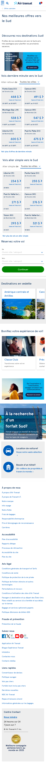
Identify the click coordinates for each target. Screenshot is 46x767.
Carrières (6, 527)
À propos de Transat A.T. (11, 497)
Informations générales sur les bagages (17, 703)
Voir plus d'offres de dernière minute (16, 151)
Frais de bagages (8, 514)
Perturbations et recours (12, 589)
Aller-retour (7, 82)
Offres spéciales (9, 8)
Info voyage (6, 505)
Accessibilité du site (10, 552)
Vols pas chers (7, 681)
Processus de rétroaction (12, 548)
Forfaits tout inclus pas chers (14, 685)
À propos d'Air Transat (11, 492)
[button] (23, 269)
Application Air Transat (11, 643)
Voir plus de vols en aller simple (15, 236)
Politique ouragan (9, 677)
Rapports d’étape (9, 543)
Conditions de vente (10, 573)
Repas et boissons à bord (12, 699)
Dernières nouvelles (10, 690)
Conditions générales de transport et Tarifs (19, 568)
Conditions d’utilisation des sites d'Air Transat (20, 593)
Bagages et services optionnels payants (17, 607)
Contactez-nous (8, 656)
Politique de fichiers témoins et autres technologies (17, 583)
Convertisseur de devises (12, 672)
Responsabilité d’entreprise (13, 518)
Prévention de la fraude (11, 624)
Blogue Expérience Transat (13, 647)
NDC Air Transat (8, 694)
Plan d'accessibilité (10, 539)
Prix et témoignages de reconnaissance (18, 523)
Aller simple (9, 166)
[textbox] (23, 252)
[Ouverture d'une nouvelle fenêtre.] (4, 636)
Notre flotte (7, 510)
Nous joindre (10, 717)
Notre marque (7, 501)
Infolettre (6, 652)
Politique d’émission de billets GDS (16, 612)
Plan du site (6, 556)
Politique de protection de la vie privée (18, 577)
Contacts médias (8, 661)
